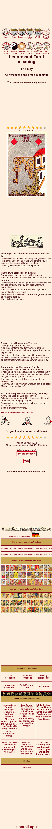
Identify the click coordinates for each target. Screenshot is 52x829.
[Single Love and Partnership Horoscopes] (6, 49)
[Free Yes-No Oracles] (14, 49)
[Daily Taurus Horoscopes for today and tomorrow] (8, 695)
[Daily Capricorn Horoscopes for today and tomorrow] (41, 695)
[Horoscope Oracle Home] (6, 35)
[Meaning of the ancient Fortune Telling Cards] (26, 612)
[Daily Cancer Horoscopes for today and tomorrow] (16, 695)
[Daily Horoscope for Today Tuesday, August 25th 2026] (14, 32)
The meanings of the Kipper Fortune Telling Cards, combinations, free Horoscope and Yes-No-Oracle (26, 715)
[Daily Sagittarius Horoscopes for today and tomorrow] (37, 695)
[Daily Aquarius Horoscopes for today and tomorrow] (45, 695)
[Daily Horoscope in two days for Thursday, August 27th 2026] (30, 32)
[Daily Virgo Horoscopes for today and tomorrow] (24, 695)
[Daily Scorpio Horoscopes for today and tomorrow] (33, 695)
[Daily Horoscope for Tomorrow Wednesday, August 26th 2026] (22, 32)
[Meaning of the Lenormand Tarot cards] (26, 585)
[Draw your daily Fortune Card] (22, 49)
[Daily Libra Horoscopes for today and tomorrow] (29, 695)
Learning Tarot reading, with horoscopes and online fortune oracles (43, 748)
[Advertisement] (26, 14)
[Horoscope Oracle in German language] (35, 537)
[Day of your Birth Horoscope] (46, 35)
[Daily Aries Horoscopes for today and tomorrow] (4, 695)
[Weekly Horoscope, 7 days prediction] (38, 35)
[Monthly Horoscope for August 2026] (30, 49)
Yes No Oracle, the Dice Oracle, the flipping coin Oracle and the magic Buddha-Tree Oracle (44, 712)
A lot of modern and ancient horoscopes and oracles (26, 748)
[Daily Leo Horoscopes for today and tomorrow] (20, 695)
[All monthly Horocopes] (46, 49)
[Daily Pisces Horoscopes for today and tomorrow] (49, 695)
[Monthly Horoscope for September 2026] (38, 50)
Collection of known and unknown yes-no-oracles (9, 747)
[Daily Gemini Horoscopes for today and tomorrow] (12, 695)
